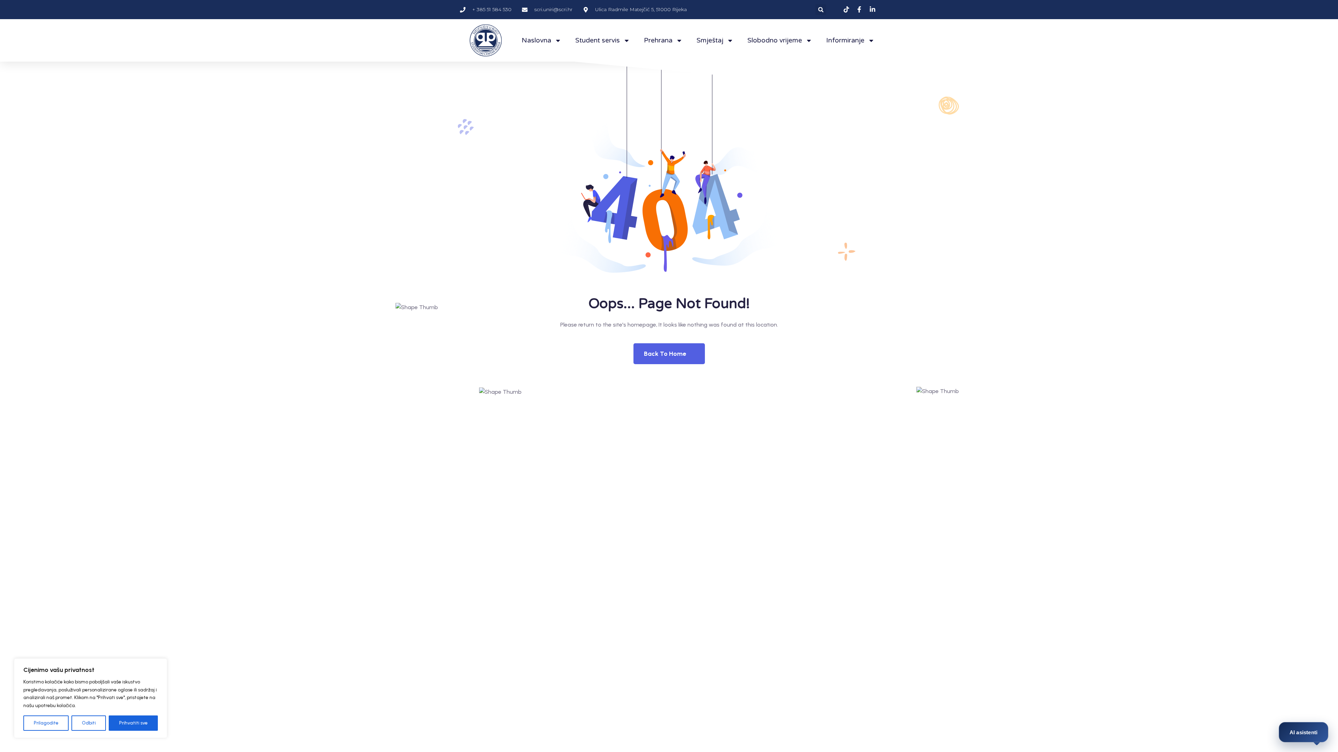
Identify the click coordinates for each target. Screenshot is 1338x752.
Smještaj (710, 40)
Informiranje (845, 40)
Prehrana (658, 40)
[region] (90, 698)
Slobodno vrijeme (774, 40)
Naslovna (536, 40)
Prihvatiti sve (133, 723)
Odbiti (89, 723)
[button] (820, 9)
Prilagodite (46, 723)
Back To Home (665, 354)
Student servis (597, 40)
